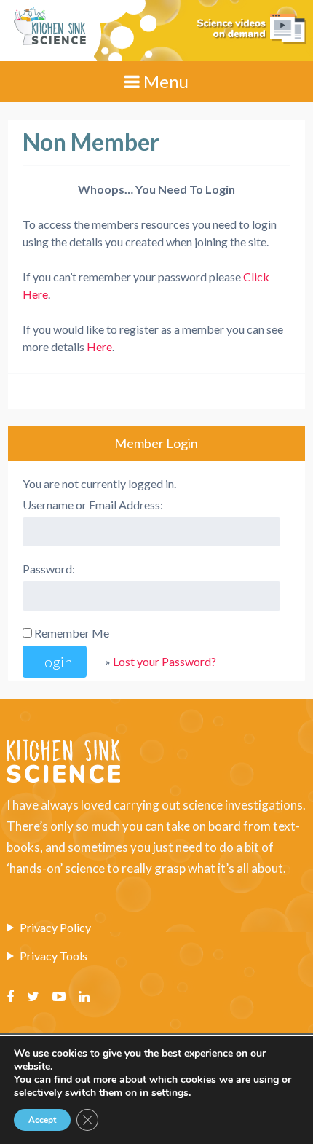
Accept (42, 1120)
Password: (49, 569)
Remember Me (71, 633)
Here (99, 346)
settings (170, 1093)
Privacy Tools (53, 956)
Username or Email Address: (93, 505)
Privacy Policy (55, 927)
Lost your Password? (164, 661)
